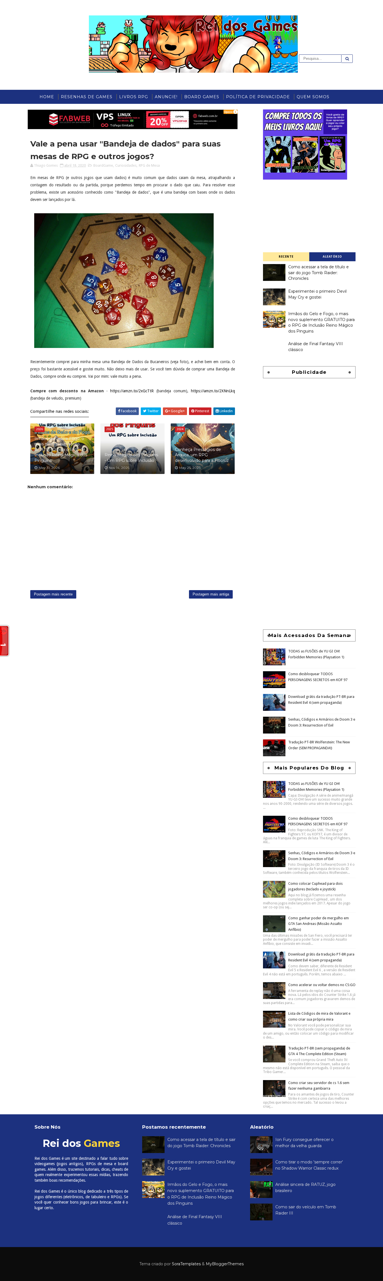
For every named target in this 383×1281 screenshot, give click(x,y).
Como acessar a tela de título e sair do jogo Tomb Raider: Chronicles (318, 272)
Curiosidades (126, 165)
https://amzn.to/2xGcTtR (132, 391)
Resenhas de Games (86, 96)
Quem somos (313, 96)
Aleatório (332, 256)
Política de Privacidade (258, 96)
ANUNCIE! (166, 96)
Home (47, 96)
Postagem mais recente (53, 594)
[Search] (347, 58)
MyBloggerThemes (225, 1263)
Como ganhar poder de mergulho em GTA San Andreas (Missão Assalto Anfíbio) (318, 924)
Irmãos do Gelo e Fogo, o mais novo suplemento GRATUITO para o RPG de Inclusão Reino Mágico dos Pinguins (60, 449)
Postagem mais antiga (211, 594)
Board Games (201, 96)
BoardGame (103, 165)
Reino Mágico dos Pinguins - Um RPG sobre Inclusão (131, 457)
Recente (286, 256)
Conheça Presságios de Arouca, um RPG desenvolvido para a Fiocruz (202, 455)
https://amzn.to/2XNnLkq (213, 391)
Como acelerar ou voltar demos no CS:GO (322, 985)
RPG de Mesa (149, 165)
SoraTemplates (186, 1263)
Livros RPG (133, 96)
